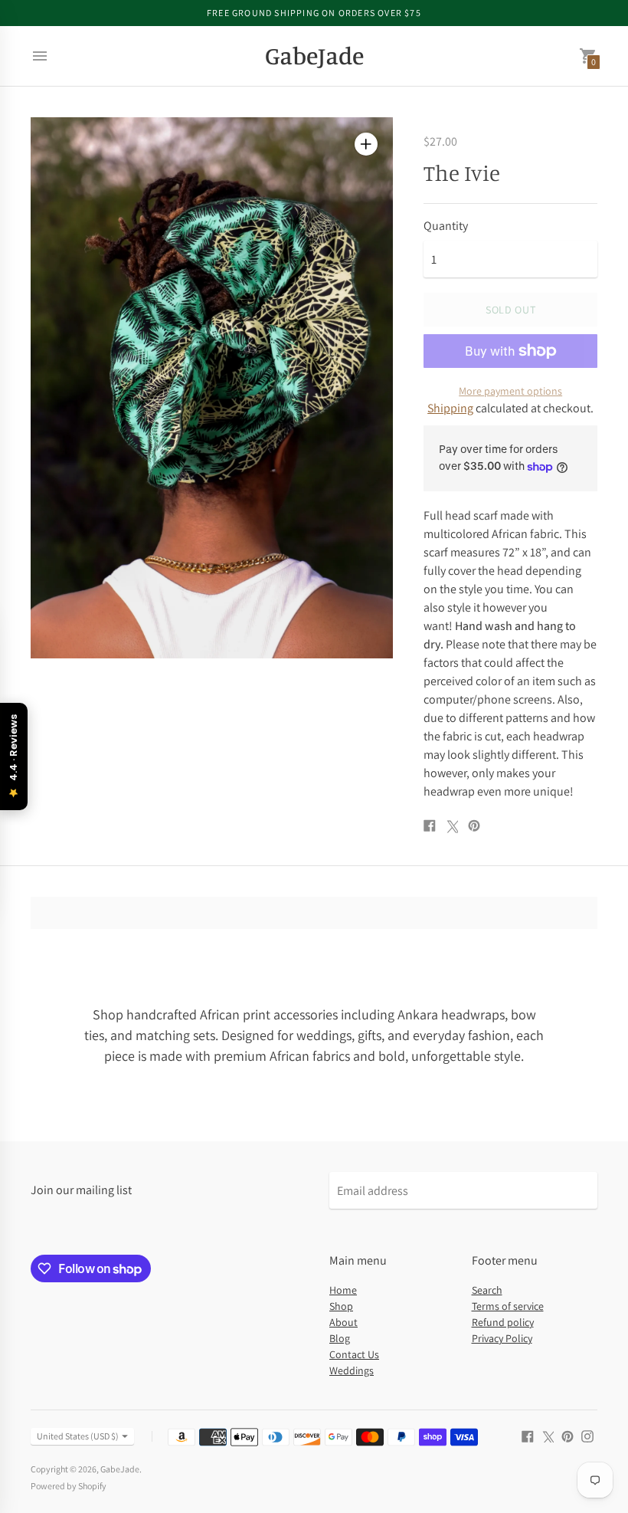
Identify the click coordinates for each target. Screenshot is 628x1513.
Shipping (450, 408)
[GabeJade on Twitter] (547, 1435)
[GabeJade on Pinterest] (567, 1435)
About (343, 1322)
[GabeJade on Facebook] (528, 1435)
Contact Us (354, 1354)
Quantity (446, 226)
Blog (339, 1338)
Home (343, 1290)
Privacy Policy (502, 1338)
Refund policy (503, 1322)
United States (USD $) (78, 1436)
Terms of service (508, 1306)
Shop (341, 1306)
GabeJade (119, 1469)
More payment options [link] (510, 391)
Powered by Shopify (68, 1486)
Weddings (351, 1370)
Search (487, 1290)
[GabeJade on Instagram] (587, 1435)
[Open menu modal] (40, 56)
